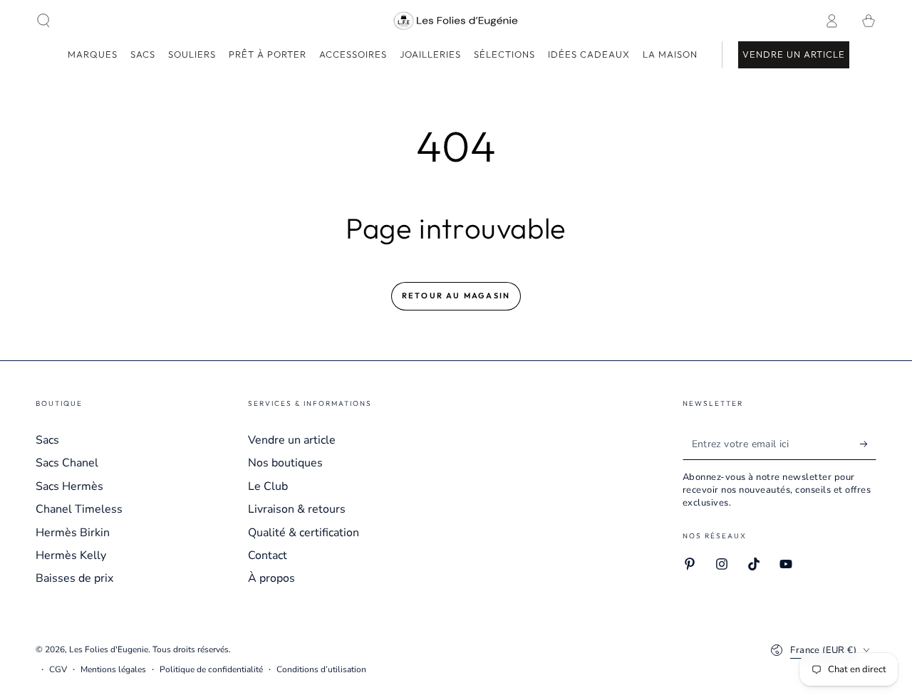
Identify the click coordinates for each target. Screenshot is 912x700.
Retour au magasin (456, 296)
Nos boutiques (285, 463)
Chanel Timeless (79, 509)
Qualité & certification (303, 532)
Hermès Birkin (73, 532)
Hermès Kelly (71, 555)
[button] (43, 20)
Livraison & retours (297, 509)
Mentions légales (113, 669)
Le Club (268, 486)
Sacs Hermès (69, 486)
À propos (271, 578)
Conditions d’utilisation (321, 669)
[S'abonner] (868, 443)
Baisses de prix (74, 578)
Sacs (47, 440)
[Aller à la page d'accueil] (456, 21)
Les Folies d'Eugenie (108, 649)
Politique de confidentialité (211, 669)
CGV (58, 669)
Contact (267, 555)
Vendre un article (292, 440)
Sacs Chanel (67, 463)
